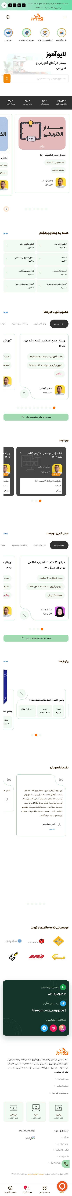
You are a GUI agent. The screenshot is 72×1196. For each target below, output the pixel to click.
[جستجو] (6, 78)
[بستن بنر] (4, 5)
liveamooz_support (49, 1010)
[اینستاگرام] (62, 1028)
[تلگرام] (44, 1028)
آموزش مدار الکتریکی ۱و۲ (53, 155)
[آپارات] (53, 1028)
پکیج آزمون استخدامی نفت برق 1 (46, 700)
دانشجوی (52, 829)
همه (5, 233)
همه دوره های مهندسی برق (38, 417)
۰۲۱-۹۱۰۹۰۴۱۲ (57, 994)
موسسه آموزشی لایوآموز (36, 1174)
